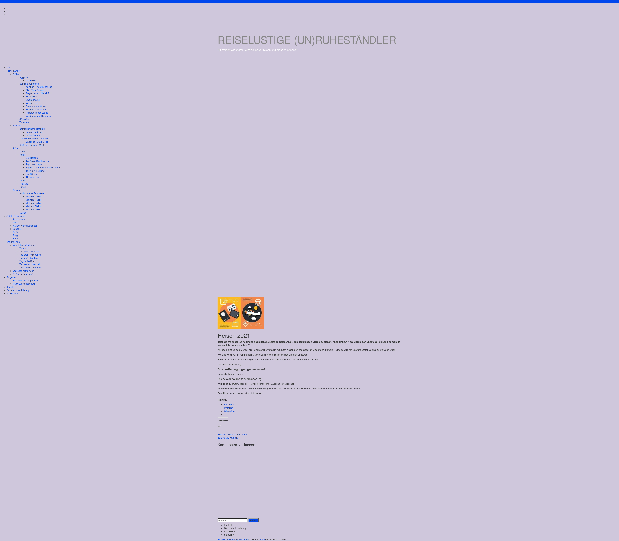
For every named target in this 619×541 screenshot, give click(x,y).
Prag (15, 235)
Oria (262, 539)
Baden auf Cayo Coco (37, 141)
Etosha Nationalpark (36, 109)
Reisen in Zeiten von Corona (232, 434)
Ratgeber (11, 277)
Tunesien (24, 122)
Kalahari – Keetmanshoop (39, 86)
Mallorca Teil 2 (33, 196)
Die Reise (31, 80)
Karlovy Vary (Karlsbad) (25, 225)
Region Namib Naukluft (37, 93)
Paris (15, 232)
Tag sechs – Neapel (29, 264)
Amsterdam (19, 219)
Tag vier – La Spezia (29, 257)
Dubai (22, 151)
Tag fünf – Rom (27, 261)
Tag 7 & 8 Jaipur (34, 164)
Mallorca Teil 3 (33, 199)
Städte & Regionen (16, 215)
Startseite (229, 534)
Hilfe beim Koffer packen (25, 280)
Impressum (12, 293)
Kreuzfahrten (13, 241)
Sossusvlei (31, 96)
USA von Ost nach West (31, 145)
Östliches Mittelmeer (23, 270)
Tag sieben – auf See (30, 267)
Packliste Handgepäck (24, 283)
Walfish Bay (32, 103)
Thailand (23, 183)
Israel (22, 180)
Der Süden (31, 174)
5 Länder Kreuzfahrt (23, 274)
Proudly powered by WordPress (234, 539)
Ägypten (23, 77)
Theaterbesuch (33, 177)
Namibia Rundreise (29, 83)
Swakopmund (33, 99)
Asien (16, 148)
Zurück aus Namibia (228, 437)
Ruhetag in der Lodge (37, 112)
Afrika (16, 74)
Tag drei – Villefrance (30, 254)
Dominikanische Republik (32, 128)
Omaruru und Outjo (36, 106)
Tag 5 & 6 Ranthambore (38, 161)
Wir (8, 67)
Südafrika (24, 119)
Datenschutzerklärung (17, 290)
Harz (15, 222)
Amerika (17, 125)
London (17, 228)
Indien (22, 154)
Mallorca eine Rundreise (31, 193)
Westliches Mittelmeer (24, 245)
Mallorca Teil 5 (33, 206)
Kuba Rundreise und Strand (33, 138)
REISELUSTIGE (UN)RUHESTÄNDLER (307, 39)
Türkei (22, 186)
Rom (15, 238)
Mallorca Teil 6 (33, 209)
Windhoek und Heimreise (38, 115)
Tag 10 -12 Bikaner (35, 170)
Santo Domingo (34, 132)
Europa (16, 190)
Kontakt (10, 286)
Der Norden (32, 157)
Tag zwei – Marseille (29, 251)
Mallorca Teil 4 (33, 203)
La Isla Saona (33, 135)
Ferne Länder (13, 70)
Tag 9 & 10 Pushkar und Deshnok (43, 167)
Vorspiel (23, 248)
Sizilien (22, 212)
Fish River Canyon (35, 90)
